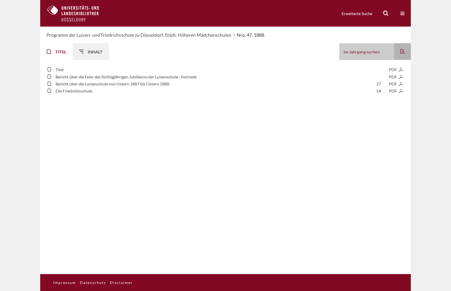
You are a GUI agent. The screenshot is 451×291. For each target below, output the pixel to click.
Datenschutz (93, 282)
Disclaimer (121, 282)
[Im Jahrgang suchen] (402, 51)
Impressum (64, 282)
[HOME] (77, 13)
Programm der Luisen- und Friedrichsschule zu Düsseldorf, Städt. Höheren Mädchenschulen (138, 35)
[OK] (385, 13)
